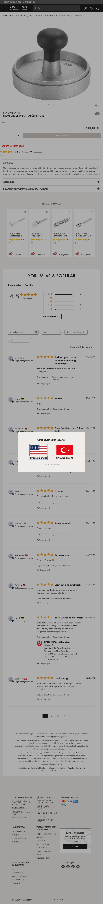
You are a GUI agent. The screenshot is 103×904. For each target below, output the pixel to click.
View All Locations (52, 464)
